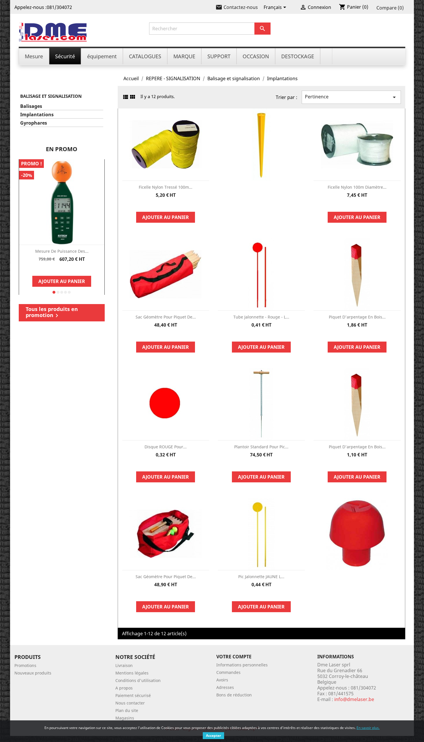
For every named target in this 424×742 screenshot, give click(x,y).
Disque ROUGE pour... (166, 446)
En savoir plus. (368, 727)
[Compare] (61, 269)
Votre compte (234, 656)
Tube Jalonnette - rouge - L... (261, 317)
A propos (124, 688)
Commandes (228, 672)
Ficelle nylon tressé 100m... (165, 187)
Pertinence (351, 97)
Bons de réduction (234, 695)
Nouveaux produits (32, 673)
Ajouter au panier (61, 281)
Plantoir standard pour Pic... (261, 446)
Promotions (25, 665)
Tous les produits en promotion (52, 312)
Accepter (213, 735)
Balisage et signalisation (51, 96)
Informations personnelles (242, 665)
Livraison (124, 665)
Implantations (37, 115)
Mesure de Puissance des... (62, 251)
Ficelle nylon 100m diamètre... (357, 187)
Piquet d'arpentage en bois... (357, 317)
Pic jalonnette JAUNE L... (261, 576)
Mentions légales (132, 673)
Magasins (124, 718)
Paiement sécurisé (133, 695)
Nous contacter (130, 703)
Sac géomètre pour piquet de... (166, 317)
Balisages (31, 106)
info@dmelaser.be (354, 699)
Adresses (225, 687)
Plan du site (126, 710)
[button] (53, 292)
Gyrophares (33, 123)
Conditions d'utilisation (138, 680)
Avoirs (222, 680)
